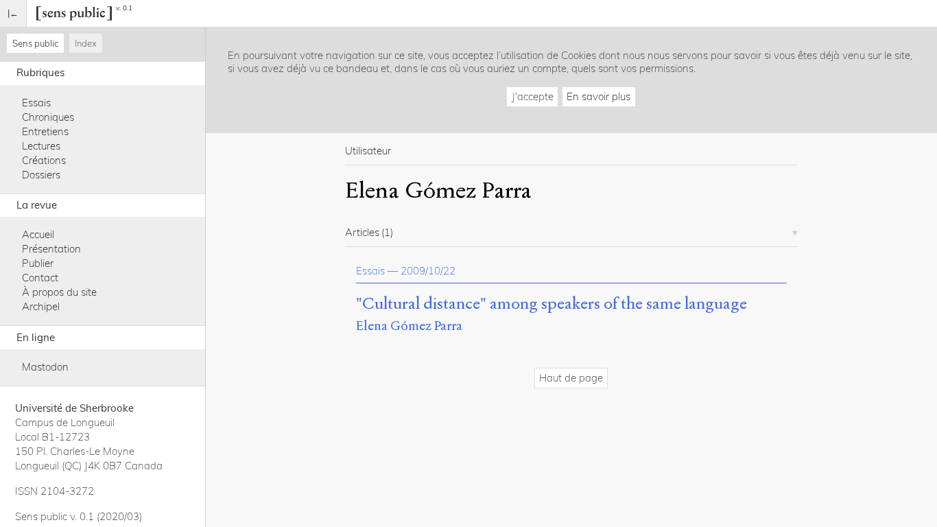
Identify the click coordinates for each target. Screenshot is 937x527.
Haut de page (571, 377)
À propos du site (59, 291)
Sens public (35, 43)
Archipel (41, 306)
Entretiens (45, 131)
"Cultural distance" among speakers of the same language (551, 304)
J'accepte (533, 96)
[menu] (13, 13)
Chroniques (48, 117)
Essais (36, 102)
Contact (40, 277)
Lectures (41, 145)
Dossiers (41, 174)
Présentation (51, 248)
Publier (38, 263)
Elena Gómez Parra (409, 325)
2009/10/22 (428, 270)
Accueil (38, 234)
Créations (44, 160)
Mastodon (45, 366)
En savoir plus (598, 96)
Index (86, 43)
